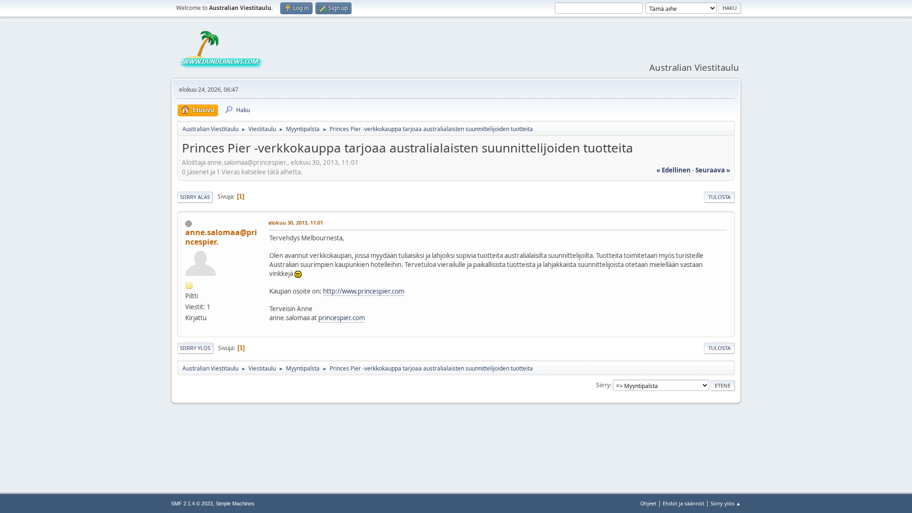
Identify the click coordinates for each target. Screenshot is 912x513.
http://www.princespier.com (363, 291)
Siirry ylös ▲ (726, 503)
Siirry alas (195, 196)
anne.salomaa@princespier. (221, 237)
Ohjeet (648, 503)
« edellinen (673, 170)
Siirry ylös (195, 348)
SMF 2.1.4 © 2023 (192, 503)
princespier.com (341, 318)
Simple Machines (235, 503)
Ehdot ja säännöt (683, 503)
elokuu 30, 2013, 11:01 (295, 222)
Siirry (603, 385)
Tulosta (719, 196)
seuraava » (712, 170)
